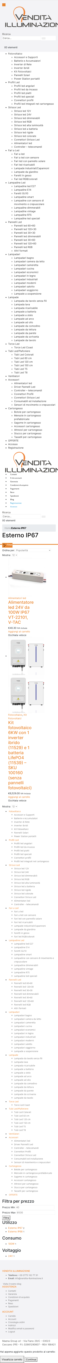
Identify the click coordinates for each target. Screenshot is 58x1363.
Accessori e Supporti (26, 57)
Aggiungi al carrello (19, 631)
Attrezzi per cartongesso (28, 429)
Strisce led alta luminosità (28, 125)
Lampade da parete (25, 333)
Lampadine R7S (23, 214)
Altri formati (21, 250)
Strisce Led (14, 107)
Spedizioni (14, 496)
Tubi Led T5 (21, 368)
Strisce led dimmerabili (27, 118)
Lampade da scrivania (26, 336)
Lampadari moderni (25, 282)
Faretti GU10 (21, 193)
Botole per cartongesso (27, 411)
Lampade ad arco (24, 318)
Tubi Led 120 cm (23, 361)
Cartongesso (15, 408)
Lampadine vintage (25, 211)
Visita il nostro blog (12, 1284)
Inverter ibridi (21, 67)
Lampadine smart (24, 196)
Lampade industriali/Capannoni (31, 168)
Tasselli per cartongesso (28, 436)
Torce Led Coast (23, 347)
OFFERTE (13, 440)
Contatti (13, 474)
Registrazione (15, 447)
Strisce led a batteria (26, 128)
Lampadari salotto (24, 286)
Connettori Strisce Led (27, 139)
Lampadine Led (16, 182)
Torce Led (13, 343)
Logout (11, 1331)
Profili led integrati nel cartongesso (34, 103)
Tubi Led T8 (21, 372)
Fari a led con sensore (26, 157)
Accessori (13, 379)
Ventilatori (14, 376)
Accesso (13, 444)
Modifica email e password (21, 1328)
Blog (12, 499)
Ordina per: (8, 550)
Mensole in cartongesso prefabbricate (33, 1173)
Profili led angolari (24, 85)
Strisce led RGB (23, 121)
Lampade (13, 297)
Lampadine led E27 (25, 186)
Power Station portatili (27, 78)
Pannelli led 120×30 (25, 229)
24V (10, 1255)
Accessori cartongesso (27, 426)
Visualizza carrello (12, 1359)
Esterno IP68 (15, 1231)
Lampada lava (22, 304)
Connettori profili (23, 100)
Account (12, 1319)
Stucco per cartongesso (27, 433)
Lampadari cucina (24, 268)
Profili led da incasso (26, 89)
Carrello (12, 1316)
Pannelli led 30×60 (24, 239)
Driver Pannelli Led (24, 386)
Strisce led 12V (22, 110)
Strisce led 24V (22, 114)
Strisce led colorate (25, 136)
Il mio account (16, 478)
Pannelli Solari (22, 75)
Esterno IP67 (15, 1227)
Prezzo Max (9, 1212)
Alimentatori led (23, 143)
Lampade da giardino (26, 171)
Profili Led (14, 82)
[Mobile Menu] (4, 4)
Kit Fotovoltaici (22, 71)
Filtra (6, 1217)
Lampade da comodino (27, 325)
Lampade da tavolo (25, 340)
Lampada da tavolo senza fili (30, 300)
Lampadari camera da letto (29, 261)
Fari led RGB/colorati (25, 179)
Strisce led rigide (23, 132)
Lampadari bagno (24, 257)
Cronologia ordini (16, 1322)
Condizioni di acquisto (19, 485)
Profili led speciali (24, 96)
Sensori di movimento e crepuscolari (34, 404)
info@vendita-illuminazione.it (29, 1278)
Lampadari (14, 254)
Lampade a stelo (23, 315)
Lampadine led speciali (27, 218)
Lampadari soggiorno (26, 290)
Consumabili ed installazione (30, 401)
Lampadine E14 (22, 189)
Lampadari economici (26, 272)
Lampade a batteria (25, 311)
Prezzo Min (8, 1207)
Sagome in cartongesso (27, 422)
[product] (20, 577)
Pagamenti (14, 488)
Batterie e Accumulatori (27, 60)
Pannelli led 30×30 (24, 232)
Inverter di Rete (23, 64)
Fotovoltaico (15, 53)
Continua (31, 1359)
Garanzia (14, 481)
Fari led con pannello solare (29, 161)
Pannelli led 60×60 (24, 225)
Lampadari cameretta (26, 264)
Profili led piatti (22, 93)
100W (11, 1243)
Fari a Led (13, 150)
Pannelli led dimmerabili (27, 236)
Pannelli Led (15, 221)
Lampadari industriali (26, 279)
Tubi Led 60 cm (23, 358)
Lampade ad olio (23, 322)
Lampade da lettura (25, 329)
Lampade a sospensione (27, 293)
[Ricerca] (44, 38)
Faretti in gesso (23, 175)
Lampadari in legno (25, 275)
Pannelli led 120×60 (25, 243)
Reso (12, 492)
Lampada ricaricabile (26, 307)
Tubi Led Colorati (24, 354)
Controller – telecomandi (28, 146)
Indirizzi (12, 1325)
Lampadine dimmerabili (27, 207)
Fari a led (19, 153)
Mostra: (6, 555)
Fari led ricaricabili (24, 164)
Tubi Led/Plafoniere (19, 350)
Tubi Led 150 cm (23, 365)
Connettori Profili (23, 393)
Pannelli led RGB (23, 247)
